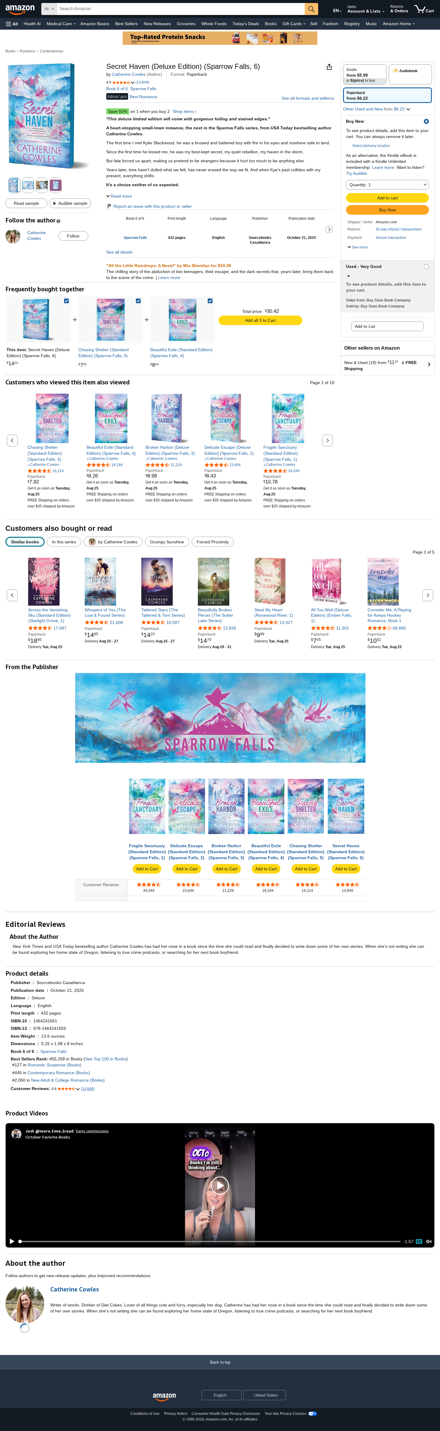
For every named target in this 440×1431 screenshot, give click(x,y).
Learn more (169, 277)
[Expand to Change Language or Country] (340, 11)
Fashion (330, 23)
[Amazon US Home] (164, 1397)
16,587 (173, 622)
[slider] (209, 1241)
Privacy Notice (175, 1414)
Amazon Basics (94, 23)
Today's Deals (246, 23)
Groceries (186, 23)
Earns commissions (92, 1131)
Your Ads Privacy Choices (285, 1414)
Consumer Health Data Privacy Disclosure (226, 1414)
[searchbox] (181, 9)
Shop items (183, 111)
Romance (28, 51)
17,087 (59, 628)
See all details (119, 252)
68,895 (399, 628)
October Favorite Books (47, 1136)
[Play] (10, 1241)
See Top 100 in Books (105, 1058)
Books (271, 23)
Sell (313, 23)
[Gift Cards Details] (304, 24)
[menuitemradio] (419, 1241)
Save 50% (117, 111)
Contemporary (51, 51)
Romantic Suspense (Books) (54, 1064)
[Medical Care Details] (74, 24)
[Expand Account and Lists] (383, 11)
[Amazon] (21, 8)
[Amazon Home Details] (413, 24)
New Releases (157, 23)
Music (371, 23)
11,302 (342, 628)
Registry (352, 23)
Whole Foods (214, 23)
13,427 (286, 622)
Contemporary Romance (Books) (59, 1072)
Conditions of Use (145, 1414)
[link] (111, 320)
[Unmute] (429, 1241)
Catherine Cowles (128, 74)
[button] (12, 24)
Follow (73, 236)
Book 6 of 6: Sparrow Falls (131, 88)
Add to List (365, 326)
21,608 (116, 622)
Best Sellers (126, 23)
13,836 (229, 628)
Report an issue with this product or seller (152, 206)
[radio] (364, 74)
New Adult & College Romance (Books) (68, 1080)
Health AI (32, 23)
